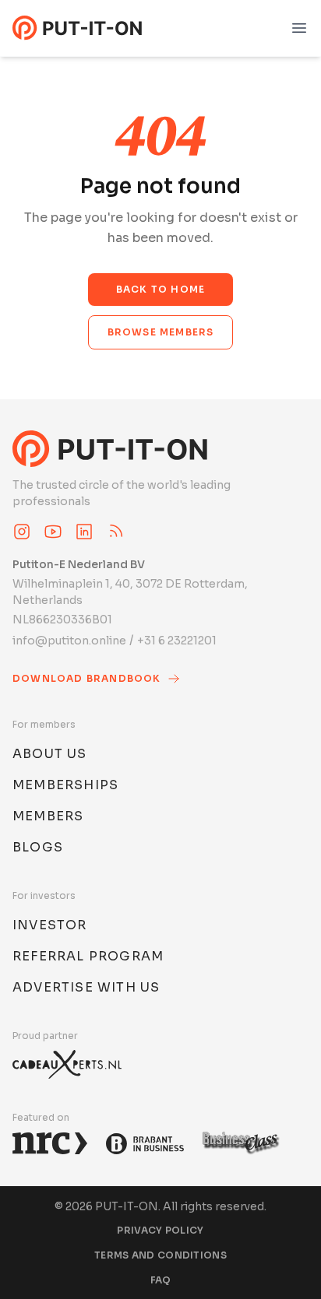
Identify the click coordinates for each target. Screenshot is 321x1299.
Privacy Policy (160, 1230)
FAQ (160, 1280)
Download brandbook (86, 678)
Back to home (160, 289)
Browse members (161, 332)
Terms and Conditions (160, 1255)
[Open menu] (299, 28)
